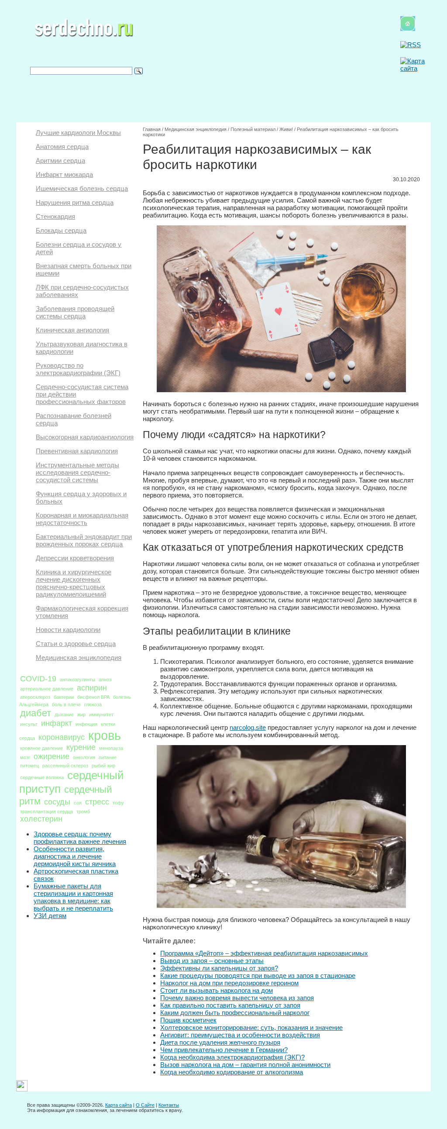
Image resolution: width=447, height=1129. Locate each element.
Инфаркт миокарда (64, 174)
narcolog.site (248, 727)
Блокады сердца (61, 230)
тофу (118, 802)
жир (81, 714)
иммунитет (101, 714)
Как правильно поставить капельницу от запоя (230, 1005)
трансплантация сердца (46, 811)
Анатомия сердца (62, 146)
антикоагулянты (77, 679)
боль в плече (66, 704)
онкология (84, 757)
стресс (97, 802)
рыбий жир (103, 765)
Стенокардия (55, 216)
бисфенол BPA (93, 697)
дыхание (64, 714)
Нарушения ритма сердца (74, 202)
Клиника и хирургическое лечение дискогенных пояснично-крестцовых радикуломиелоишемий (73, 583)
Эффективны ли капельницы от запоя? (219, 968)
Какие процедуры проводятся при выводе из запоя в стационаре (257, 975)
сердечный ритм (65, 795)
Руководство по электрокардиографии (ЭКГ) (78, 369)
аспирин (92, 688)
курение (81, 747)
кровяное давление (41, 748)
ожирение (51, 756)
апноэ (105, 679)
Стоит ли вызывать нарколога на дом (216, 990)
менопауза (111, 748)
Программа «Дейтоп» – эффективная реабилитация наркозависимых (264, 953)
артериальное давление (46, 688)
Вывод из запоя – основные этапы (212, 960)
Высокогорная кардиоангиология (85, 437)
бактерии (64, 697)
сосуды (57, 802)
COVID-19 (38, 678)
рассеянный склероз (65, 765)
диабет (35, 713)
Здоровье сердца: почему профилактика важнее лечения (80, 837)
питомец (29, 765)
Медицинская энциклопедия (78, 657)
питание (108, 757)
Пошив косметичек (188, 1020)
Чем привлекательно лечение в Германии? (224, 1049)
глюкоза (93, 704)
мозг (25, 757)
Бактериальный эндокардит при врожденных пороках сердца (84, 540)
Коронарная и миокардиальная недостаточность (82, 518)
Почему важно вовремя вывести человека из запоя (237, 997)
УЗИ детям (50, 915)
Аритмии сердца (60, 160)
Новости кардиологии (68, 629)
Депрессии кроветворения (75, 558)
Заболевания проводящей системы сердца (75, 312)
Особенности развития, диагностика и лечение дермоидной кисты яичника (75, 856)
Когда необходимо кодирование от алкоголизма (231, 1072)
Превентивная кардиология (77, 451)
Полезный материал (252, 129)
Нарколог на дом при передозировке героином (229, 983)
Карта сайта (118, 1105)
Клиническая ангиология (72, 330)
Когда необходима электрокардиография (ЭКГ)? (232, 1057)
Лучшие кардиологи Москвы (78, 132)
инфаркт (56, 723)
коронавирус (61, 737)
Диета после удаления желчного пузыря (220, 1042)
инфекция (86, 724)
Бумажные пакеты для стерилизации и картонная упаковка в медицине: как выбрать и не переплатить (73, 897)
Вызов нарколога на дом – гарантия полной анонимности (245, 1064)
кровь (104, 735)
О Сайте (145, 1105)
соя (78, 802)
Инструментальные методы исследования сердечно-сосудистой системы (77, 472)
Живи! (286, 129)
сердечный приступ (71, 782)
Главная (152, 129)
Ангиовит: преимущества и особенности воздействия (240, 1035)
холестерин (41, 819)
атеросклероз (35, 697)
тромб (83, 811)
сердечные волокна (42, 777)
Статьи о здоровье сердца (76, 643)
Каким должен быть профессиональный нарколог (234, 1012)
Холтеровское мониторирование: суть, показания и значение (251, 1027)
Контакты (168, 1105)
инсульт (29, 724)
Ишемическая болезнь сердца (82, 188)
